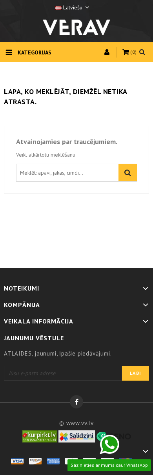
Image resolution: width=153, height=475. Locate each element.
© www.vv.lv (76, 423)
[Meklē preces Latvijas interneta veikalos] (39, 435)
